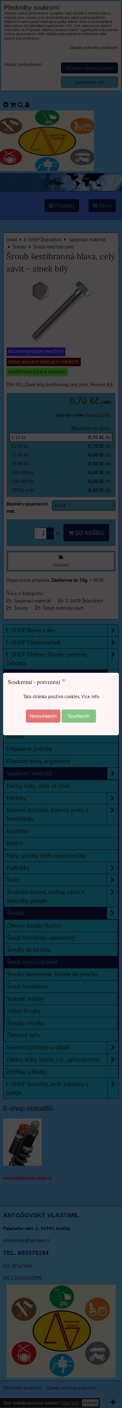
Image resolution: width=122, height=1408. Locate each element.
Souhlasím (79, 716)
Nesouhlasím (43, 716)
